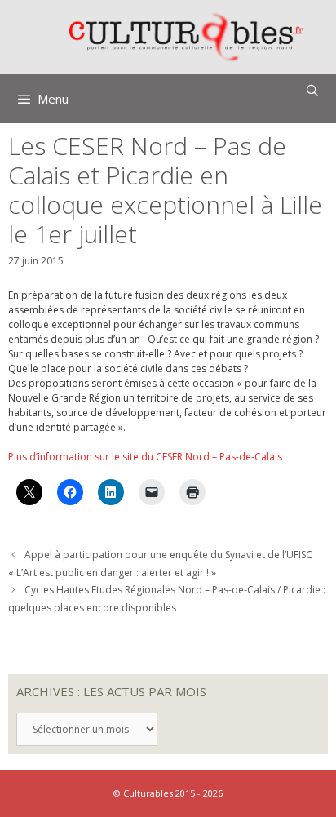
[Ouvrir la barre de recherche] (312, 90)
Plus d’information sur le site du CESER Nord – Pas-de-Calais (145, 457)
